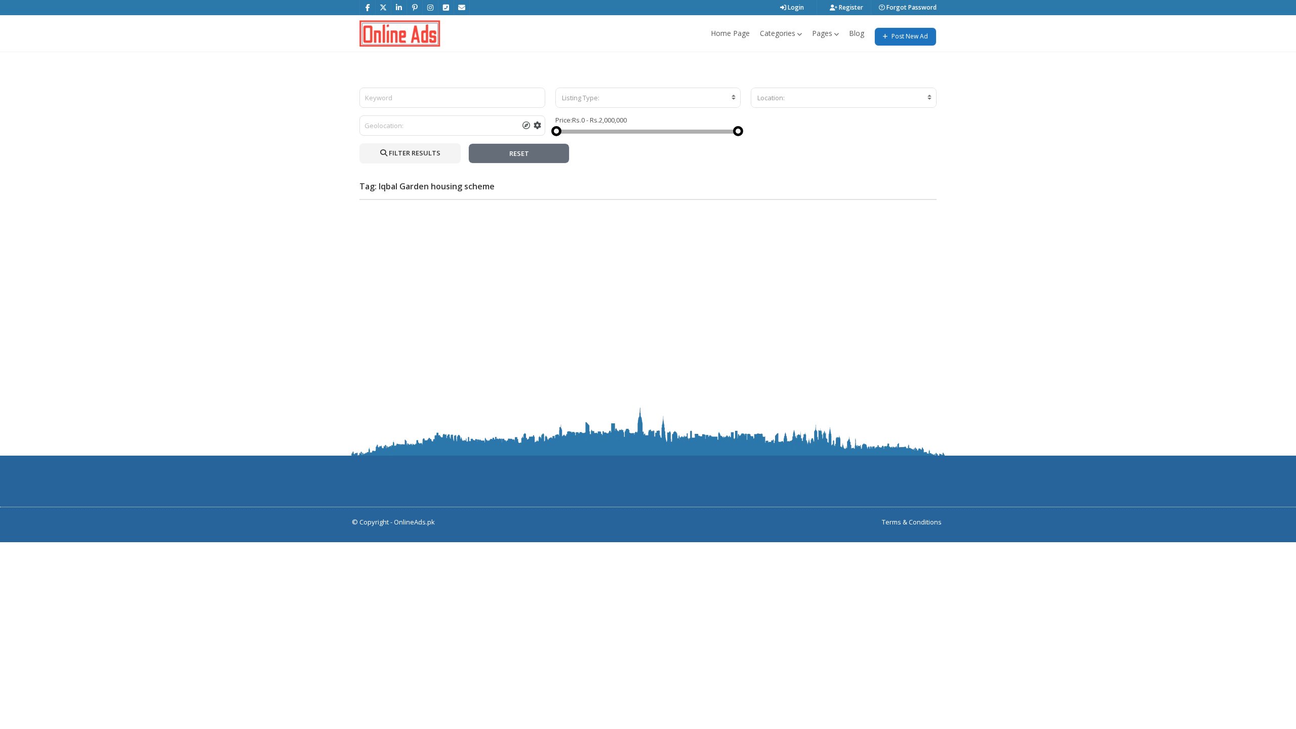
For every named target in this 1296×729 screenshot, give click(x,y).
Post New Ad (909, 36)
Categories (777, 33)
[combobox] (648, 98)
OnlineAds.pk (414, 521)
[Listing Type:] (648, 98)
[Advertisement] (648, 278)
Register (850, 7)
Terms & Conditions (912, 521)
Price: (563, 120)
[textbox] (648, 97)
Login (795, 7)
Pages (822, 33)
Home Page (730, 33)
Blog (856, 33)
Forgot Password (911, 7)
